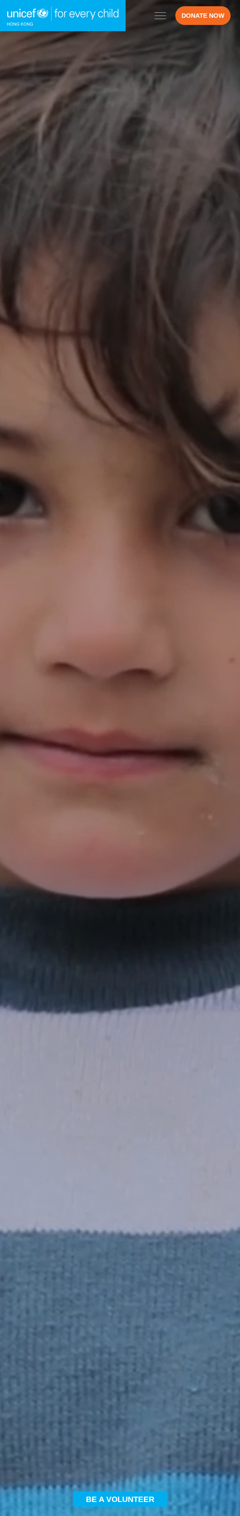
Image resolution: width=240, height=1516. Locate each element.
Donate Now (203, 15)
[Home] (63, 15)
